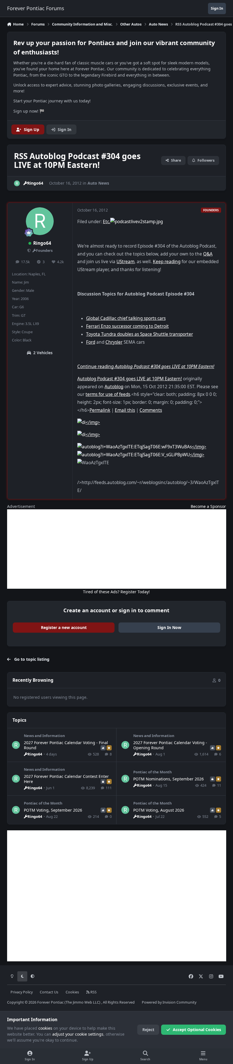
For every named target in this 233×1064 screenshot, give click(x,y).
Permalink (100, 410)
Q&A (208, 254)
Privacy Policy (22, 992)
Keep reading (166, 262)
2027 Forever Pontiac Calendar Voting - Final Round (66, 745)
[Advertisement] (116, 549)
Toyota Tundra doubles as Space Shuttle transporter (139, 334)
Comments (151, 410)
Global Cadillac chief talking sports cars (126, 318)
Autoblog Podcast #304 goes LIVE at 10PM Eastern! (129, 379)
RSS (93, 992)
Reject (148, 1029)
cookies (45, 1028)
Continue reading (145, 367)
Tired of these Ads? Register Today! (116, 591)
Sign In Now (169, 627)
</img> (93, 422)
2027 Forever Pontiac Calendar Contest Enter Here (66, 779)
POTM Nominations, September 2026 (168, 779)
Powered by (169, 1002)
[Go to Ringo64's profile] (17, 183)
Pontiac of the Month (152, 771)
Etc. (106, 222)
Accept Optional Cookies (197, 1029)
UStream (125, 262)
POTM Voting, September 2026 (53, 810)
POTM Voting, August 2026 (158, 810)
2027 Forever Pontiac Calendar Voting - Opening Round (170, 745)
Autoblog (114, 387)
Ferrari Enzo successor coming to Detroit (127, 326)
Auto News (98, 183)
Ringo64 (42, 243)
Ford (90, 342)
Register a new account (64, 627)
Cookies (72, 992)
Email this (125, 410)
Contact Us (49, 992)
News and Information (44, 735)
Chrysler (113, 342)
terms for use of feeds (108, 394)
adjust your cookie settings (77, 1034)
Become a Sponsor (208, 506)
